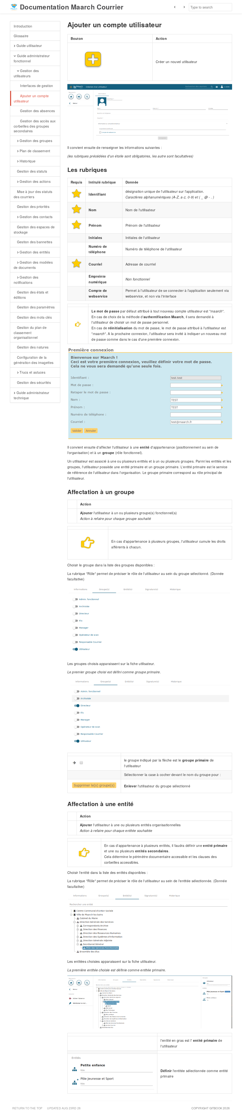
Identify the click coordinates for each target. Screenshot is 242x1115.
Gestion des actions (35, 181)
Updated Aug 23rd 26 (64, 1108)
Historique (27, 161)
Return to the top (27, 1108)
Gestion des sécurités (33, 382)
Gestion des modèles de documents (33, 265)
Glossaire (21, 35)
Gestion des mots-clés (34, 317)
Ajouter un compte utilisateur (31, 98)
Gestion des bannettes (34, 241)
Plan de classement (34, 150)
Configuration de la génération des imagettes (33, 360)
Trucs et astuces (32, 372)
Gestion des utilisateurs (26, 73)
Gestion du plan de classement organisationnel (30, 332)
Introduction (23, 26)
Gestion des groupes (35, 140)
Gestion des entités (34, 252)
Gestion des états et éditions (31, 295)
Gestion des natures (32, 347)
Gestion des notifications (26, 280)
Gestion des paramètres (35, 307)
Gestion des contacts (35, 216)
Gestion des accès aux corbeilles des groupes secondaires (35, 126)
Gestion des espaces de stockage (34, 229)
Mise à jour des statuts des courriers (33, 194)
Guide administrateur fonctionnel (32, 58)
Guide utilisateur (28, 45)
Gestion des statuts (31, 171)
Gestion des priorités (32, 206)
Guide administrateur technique (31, 395)
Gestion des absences (37, 110)
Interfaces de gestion (36, 85)
